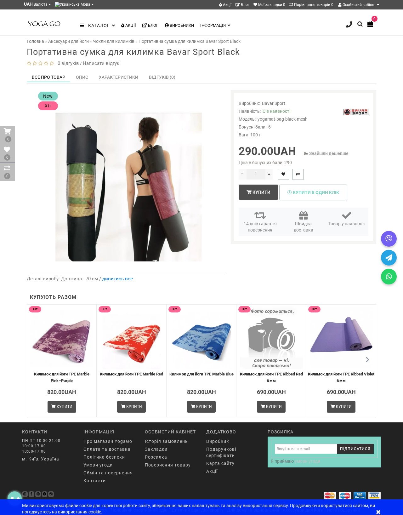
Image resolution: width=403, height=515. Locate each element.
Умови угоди (98, 464)
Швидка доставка (303, 226)
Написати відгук (101, 63)
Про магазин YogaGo (107, 441)
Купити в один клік (315, 192)
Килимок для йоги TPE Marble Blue (201, 374)
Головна (35, 41)
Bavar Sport (273, 103)
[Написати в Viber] (389, 239)
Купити (261, 192)
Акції (226, 5)
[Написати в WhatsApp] (389, 276)
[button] (367, 359)
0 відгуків (67, 63)
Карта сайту (220, 463)
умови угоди (307, 461)
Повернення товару (168, 464)
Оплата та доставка (107, 449)
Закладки (156, 449)
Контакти (94, 480)
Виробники (181, 25)
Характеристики (118, 77)
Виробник (217, 441)
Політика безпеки (104, 457)
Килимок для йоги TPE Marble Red (131, 374)
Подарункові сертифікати (221, 452)
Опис (82, 77)
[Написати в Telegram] (389, 258)
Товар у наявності (346, 223)
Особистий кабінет (359, 5)
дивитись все (117, 279)
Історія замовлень (166, 441)
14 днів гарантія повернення (260, 226)
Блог (244, 5)
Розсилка (156, 457)
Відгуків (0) (162, 77)
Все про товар (48, 77)
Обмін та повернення (108, 472)
